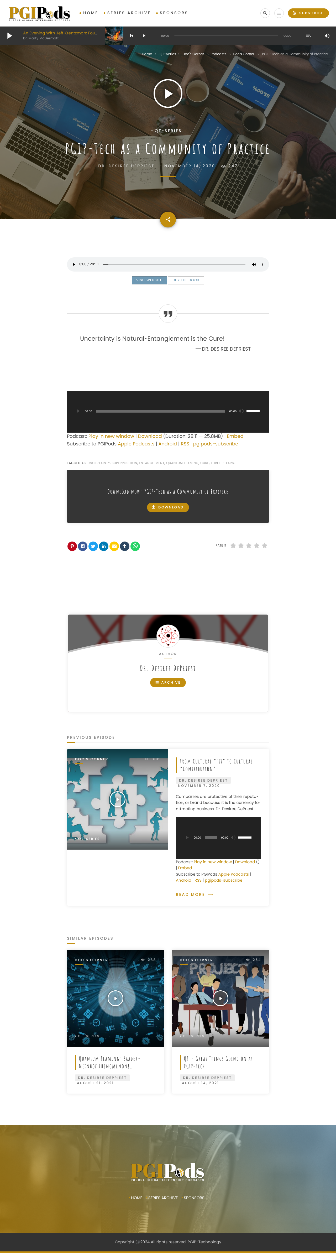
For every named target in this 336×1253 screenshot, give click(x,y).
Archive (167, 682)
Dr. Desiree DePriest (168, 668)
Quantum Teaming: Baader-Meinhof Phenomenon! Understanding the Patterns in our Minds (114, 1070)
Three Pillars (222, 463)
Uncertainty (99, 463)
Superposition (124, 463)
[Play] (78, 411)
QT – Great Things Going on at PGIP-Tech (218, 1062)
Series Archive (129, 13)
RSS (185, 444)
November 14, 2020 (190, 166)
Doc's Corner (193, 53)
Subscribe (308, 12)
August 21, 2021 (95, 1082)
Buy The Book (186, 280)
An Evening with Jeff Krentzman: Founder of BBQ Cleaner (79, 33)
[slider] (253, 410)
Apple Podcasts (136, 444)
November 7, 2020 (199, 785)
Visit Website (149, 280)
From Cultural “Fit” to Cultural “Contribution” (216, 765)
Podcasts (219, 53)
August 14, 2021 (200, 1082)
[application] (168, 412)
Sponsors (174, 13)
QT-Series (168, 53)
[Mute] (241, 411)
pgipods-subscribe (215, 444)
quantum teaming (182, 463)
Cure (204, 463)
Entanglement (152, 463)
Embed (235, 436)
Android (167, 444)
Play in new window (111, 436)
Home (90, 13)
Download (150, 436)
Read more (194, 894)
